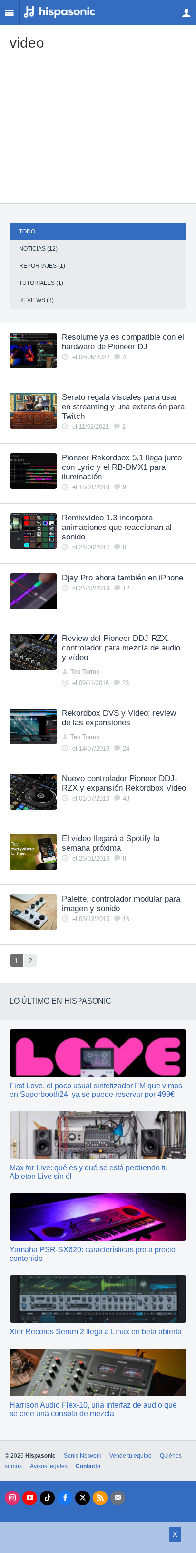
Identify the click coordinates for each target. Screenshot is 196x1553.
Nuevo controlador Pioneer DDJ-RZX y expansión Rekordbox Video (124, 783)
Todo (27, 231)
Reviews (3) (36, 300)
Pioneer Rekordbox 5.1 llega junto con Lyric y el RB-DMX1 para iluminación (122, 467)
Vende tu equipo (130, 1455)
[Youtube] (29, 1498)
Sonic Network (82, 1455)
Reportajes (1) (42, 266)
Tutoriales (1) (41, 283)
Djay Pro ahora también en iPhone (122, 577)
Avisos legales (49, 1466)
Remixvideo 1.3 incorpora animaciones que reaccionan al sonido (117, 527)
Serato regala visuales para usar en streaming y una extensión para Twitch (123, 407)
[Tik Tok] (47, 1498)
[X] (82, 1498)
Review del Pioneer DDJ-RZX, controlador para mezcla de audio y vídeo (121, 648)
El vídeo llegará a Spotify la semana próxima (110, 843)
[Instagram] (12, 1498)
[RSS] (100, 1498)
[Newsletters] (117, 1498)
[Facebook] (65, 1498)
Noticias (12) (38, 248)
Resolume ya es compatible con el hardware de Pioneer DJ (123, 342)
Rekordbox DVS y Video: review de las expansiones (119, 718)
